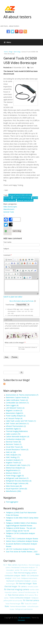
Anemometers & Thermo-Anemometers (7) (22, 395)
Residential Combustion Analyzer (23, 567)
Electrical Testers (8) (13, 442)
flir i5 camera (29, 595)
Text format (10, 305)
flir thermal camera (31, 600)
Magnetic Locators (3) (14, 410)
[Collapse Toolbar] (37, 278)
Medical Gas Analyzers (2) (15, 468)
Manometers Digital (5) (14, 413)
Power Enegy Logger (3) (15, 475)
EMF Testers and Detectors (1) (17, 423)
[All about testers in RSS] (25, 31)
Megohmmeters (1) (13, 470)
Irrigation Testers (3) (13, 462)
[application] (21, 276)
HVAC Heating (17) (12, 457)
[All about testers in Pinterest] (21, 31)
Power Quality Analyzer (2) (15, 416)
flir (22, 603)
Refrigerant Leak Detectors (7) (17, 478)
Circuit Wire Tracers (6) (14, 447)
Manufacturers (8, 209)
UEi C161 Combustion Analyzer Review (20, 549)
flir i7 (5, 565)
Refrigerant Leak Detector (24, 609)
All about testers (17, 16)
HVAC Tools (16, 578)
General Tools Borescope (22, 198)
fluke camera (12, 565)
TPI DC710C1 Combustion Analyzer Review (22, 538)
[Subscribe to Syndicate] (4, 384)
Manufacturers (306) (13, 491)
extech (34, 604)
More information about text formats (22, 301)
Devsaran (21, 620)
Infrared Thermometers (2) (16, 426)
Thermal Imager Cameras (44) (17, 483)
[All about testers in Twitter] (12, 31)
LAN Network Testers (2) (15, 408)
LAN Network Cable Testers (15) (18, 465)
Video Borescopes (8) (14, 486)
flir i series (24, 570)
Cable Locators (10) (13, 434)
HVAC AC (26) (11, 452)
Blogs (10, 52)
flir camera (22, 586)
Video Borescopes (10, 207)
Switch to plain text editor (12, 297)
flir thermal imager (24, 583)
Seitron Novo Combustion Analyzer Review (22, 541)
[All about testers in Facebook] (8, 31)
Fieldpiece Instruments (29, 578)
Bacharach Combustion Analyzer (18, 581)
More (38, 554)
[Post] (10, 224)
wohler (17, 570)
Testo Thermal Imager (13, 604)
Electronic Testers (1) (14, 444)
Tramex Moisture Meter (18, 606)
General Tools (8, 212)
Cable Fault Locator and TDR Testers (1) (21, 421)
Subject (6, 249)
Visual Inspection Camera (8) (16, 488)
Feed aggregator (12, 502)
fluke (7, 606)
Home (6, 52)
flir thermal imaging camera (16, 589)
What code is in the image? (15, 342)
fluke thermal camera (16, 595)
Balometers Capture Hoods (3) (17, 397)
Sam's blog (17, 52)
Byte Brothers (23, 565)
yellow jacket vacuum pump (13, 601)
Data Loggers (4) (12, 405)
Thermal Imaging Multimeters (17, 431)
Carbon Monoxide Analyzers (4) (17, 436)
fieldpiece (35, 598)
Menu (9, 42)
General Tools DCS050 (25, 200)
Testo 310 (28, 604)
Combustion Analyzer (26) (15, 439)
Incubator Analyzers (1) (14, 460)
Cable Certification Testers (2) (17, 400)
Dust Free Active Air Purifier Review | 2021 (22, 551)
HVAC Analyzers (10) (13, 455)
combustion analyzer (12, 575)
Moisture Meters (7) (13, 473)
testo (23, 575)
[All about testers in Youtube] (17, 31)
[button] (8, 259)
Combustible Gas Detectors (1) (17, 403)
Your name (7, 242)
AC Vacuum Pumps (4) (14, 418)
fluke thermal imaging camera (25, 573)
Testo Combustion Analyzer (20, 598)
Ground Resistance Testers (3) (17, 449)
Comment (7, 255)
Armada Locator (33, 587)
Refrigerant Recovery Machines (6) (18, 481)
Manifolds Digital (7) (13, 429)
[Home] (9, 9)
